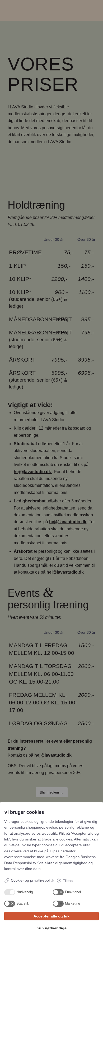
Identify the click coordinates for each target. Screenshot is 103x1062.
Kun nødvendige (51, 928)
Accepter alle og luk (51, 916)
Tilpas (68, 880)
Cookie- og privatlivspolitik (32, 880)
